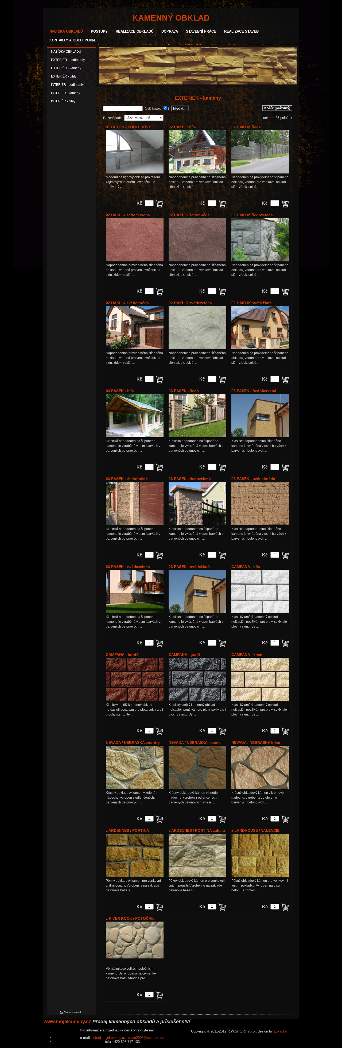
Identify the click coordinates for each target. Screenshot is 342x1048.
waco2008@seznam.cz (146, 1038)
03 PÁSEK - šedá (184, 391)
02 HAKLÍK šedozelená (252, 215)
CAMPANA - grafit (184, 654)
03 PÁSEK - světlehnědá (253, 479)
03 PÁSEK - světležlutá (189, 566)
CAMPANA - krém (246, 654)
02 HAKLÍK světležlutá (251, 303)
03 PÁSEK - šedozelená (190, 479)
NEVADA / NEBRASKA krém (255, 742)
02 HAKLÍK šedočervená (128, 215)
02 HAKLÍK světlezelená (190, 303)
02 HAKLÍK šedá (246, 127)
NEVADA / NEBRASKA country (133, 742)
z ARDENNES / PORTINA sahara (197, 830)
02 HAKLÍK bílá (182, 127)
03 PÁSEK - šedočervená (253, 391)
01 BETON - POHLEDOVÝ (128, 127)
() (157, 108)
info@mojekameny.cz (109, 1038)
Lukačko (280, 1031)
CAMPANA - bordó (122, 654)
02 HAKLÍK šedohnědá (189, 215)
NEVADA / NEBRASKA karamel (196, 742)
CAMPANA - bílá (245, 566)
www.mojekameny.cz (67, 1021)
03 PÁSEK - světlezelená (128, 566)
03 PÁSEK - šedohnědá (127, 479)
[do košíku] (159, 203)
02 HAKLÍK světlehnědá (127, 303)
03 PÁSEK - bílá (120, 391)
